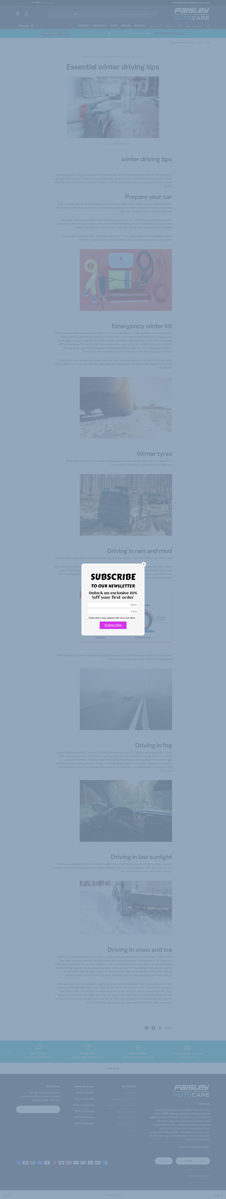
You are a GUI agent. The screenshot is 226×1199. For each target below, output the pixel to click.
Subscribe (113, 625)
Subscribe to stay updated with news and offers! (112, 618)
